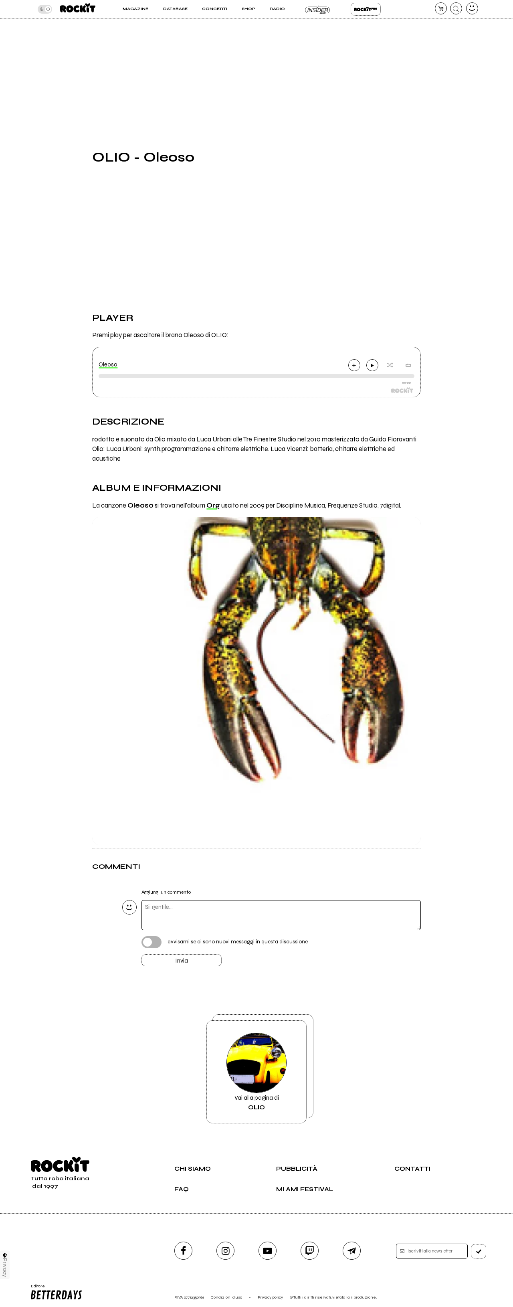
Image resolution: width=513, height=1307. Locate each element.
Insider (318, 9)
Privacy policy (270, 1297)
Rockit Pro (366, 9)
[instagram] (225, 1251)
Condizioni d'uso (226, 1297)
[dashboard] (472, 8)
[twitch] (310, 1251)
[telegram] (352, 1251)
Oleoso (108, 364)
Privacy (5, 1267)
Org (213, 506)
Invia (181, 960)
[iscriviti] (478, 1251)
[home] (77, 9)
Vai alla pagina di (256, 1102)
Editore (35, 1288)
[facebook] (183, 1251)
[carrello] (441, 8)
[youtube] (268, 1251)
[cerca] (456, 8)
